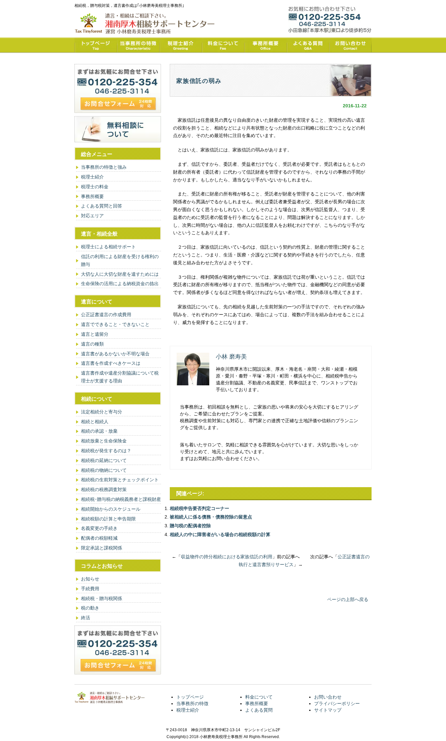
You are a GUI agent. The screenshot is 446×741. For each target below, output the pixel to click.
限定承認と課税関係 (101, 547)
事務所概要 (92, 196)
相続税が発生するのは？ (106, 450)
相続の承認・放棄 (99, 431)
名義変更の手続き (99, 528)
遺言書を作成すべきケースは (110, 363)
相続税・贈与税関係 (101, 598)
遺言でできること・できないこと (115, 324)
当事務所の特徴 (192, 703)
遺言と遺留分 (94, 334)
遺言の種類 (92, 344)
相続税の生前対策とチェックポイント (120, 479)
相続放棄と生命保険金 (104, 440)
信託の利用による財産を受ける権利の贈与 (120, 260)
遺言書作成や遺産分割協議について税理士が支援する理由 (120, 376)
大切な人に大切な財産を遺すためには (120, 274)
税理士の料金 (94, 186)
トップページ (190, 697)
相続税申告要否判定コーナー (199, 508)
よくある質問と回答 (101, 205)
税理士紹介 (92, 176)
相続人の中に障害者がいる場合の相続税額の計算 (220, 534)
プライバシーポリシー (337, 703)
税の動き (90, 607)
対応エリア (92, 215)
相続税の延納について (104, 460)
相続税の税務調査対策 (104, 489)
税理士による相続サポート (108, 246)
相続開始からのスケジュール (110, 509)
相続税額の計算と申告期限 (108, 518)
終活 (85, 617)
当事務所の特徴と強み (104, 167)
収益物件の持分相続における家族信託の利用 (226, 556)
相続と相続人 (94, 421)
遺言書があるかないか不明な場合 (115, 353)
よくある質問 (259, 710)
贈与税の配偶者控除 (190, 525)
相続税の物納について (104, 470)
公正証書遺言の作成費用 (106, 314)
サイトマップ (328, 710)
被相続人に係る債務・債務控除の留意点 (211, 516)
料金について (259, 697)
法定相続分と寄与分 (101, 411)
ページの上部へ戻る (347, 599)
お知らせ (90, 578)
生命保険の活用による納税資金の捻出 (120, 283)
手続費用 (90, 588)
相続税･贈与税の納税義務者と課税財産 (121, 499)
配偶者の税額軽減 (99, 538)
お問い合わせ (328, 697)
